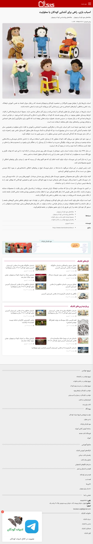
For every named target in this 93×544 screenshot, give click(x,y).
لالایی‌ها (88, 484)
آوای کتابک (87, 533)
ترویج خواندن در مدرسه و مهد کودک (80, 386)
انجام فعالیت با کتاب (85, 400)
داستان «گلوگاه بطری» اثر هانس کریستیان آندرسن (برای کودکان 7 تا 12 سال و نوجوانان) (20, 266)
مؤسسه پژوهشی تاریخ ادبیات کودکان (80, 415)
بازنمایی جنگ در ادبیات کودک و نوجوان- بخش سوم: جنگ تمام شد (19, 276)
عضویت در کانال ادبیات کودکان (22, 539)
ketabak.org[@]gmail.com (82, 509)
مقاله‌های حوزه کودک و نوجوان (82, 17)
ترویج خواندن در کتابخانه (84, 376)
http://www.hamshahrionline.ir (63, 227)
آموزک (89, 438)
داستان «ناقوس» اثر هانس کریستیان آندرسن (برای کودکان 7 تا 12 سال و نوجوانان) (19, 285)
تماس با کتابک (86, 524)
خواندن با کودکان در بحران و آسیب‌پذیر (80, 395)
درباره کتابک (87, 519)
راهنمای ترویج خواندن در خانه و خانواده (62, 219)
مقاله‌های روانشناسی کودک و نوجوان (61, 17)
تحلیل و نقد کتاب (86, 460)
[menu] (89, 4)
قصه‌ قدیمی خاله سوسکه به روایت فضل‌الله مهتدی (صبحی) (62, 321)
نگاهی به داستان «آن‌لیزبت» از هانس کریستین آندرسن (58, 294)
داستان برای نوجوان (85, 488)
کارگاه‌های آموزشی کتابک (83, 450)
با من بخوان (87, 419)
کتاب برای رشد (86, 404)
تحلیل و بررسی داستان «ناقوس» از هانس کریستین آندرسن (63, 285)
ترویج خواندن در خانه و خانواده (82, 381)
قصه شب (88, 479)
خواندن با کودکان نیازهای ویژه (82, 390)
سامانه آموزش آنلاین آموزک (83, 428)
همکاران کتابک (86, 528)
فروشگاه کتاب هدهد (85, 433)
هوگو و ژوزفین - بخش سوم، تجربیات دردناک (62, 275)
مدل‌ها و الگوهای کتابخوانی (83, 464)
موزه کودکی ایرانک (85, 424)
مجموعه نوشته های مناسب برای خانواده (62, 217)
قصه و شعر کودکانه (85, 474)
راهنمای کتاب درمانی (85, 455)
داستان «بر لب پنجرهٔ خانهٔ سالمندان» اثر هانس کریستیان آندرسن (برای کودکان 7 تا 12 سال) (62, 339)
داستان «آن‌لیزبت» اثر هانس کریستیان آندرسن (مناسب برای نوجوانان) (54, 348)
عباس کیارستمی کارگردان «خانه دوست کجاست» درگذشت (21, 321)
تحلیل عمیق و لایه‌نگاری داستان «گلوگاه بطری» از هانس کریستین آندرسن (63, 266)
